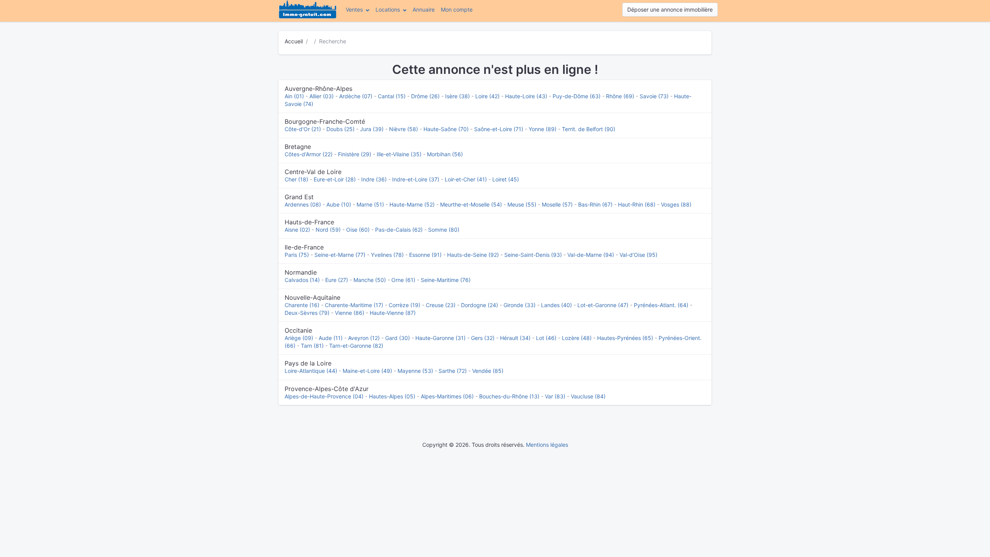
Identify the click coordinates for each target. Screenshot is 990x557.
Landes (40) (556, 305)
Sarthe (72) (453, 370)
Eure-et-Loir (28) (335, 179)
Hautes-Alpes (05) (392, 396)
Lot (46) (546, 338)
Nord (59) (328, 229)
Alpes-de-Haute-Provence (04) (324, 396)
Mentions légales (547, 444)
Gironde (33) (520, 305)
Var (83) (555, 396)
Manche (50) (369, 280)
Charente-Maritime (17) (354, 305)
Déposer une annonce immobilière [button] (670, 9)
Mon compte (458, 9)
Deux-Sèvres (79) (307, 312)
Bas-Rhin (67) (595, 204)
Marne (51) (370, 204)
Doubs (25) (340, 129)
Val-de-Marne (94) (590, 254)
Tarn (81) (312, 345)
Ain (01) (294, 96)
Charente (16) (302, 305)
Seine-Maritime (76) (446, 280)
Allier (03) (321, 96)
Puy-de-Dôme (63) (577, 96)
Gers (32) (483, 338)
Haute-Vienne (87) (393, 312)
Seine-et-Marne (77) (339, 254)
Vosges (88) (676, 204)
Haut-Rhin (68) (636, 204)
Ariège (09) (299, 338)
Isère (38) (457, 96)
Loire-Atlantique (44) (311, 370)
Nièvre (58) (403, 129)
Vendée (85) (488, 370)
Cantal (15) (392, 96)
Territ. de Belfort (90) (588, 129)
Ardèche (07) (355, 96)
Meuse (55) (521, 204)
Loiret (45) (505, 179)
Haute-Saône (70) (446, 129)
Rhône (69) (620, 96)
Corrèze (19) (404, 305)
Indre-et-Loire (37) (415, 179)
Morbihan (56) (445, 154)
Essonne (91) (425, 254)
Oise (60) (358, 229)
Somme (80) (443, 229)
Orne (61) (403, 280)
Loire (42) (487, 96)
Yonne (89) (542, 129)
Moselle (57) (557, 204)
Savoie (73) (654, 96)
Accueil (294, 41)
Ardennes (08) (303, 204)
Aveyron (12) (364, 338)
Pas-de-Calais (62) (399, 229)
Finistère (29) (354, 154)
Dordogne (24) (479, 305)
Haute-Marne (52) (412, 204)
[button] (357, 9)
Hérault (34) (515, 338)
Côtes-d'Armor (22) (309, 154)
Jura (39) (372, 129)
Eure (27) (336, 280)
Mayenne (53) (415, 370)
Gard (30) (397, 338)
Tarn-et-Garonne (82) (356, 345)
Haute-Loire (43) (526, 96)
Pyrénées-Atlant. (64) (661, 305)
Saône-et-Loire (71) (498, 129)
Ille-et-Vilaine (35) (399, 154)
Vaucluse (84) (588, 396)
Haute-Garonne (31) (440, 338)
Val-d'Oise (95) (638, 254)
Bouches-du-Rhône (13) (509, 396)
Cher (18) (296, 179)
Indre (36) (374, 179)
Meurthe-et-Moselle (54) (471, 204)
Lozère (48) (577, 338)
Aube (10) (338, 204)
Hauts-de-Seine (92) (473, 254)
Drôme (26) (425, 96)
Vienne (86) (349, 312)
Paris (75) (297, 254)
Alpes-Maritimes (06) (447, 396)
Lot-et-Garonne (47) (602, 305)
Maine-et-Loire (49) (367, 370)
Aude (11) (331, 338)
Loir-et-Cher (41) (466, 179)
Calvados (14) (302, 280)
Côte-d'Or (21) (303, 129)
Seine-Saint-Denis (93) (533, 254)
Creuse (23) (441, 305)
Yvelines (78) (387, 254)
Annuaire (424, 9)
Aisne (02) (297, 229)
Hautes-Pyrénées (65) (625, 338)
